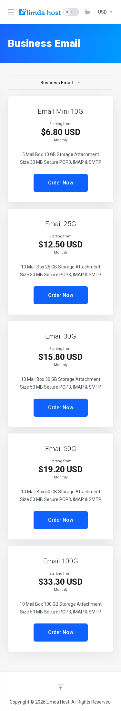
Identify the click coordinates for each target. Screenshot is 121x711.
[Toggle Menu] (9, 11)
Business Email (56, 82)
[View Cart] (89, 12)
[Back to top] (61, 687)
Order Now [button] (60, 183)
